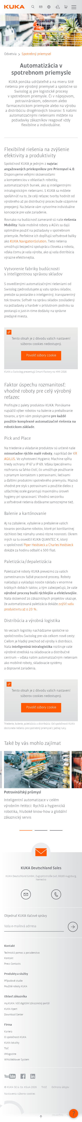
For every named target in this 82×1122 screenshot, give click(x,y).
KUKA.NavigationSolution (28, 241)
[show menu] (74, 7)
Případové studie (13, 980)
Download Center (13, 1014)
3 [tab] (56, 830)
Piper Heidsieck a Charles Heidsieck (48, 545)
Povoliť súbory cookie (41, 355)
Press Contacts (12, 963)
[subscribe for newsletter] (73, 927)
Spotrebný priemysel (36, 54)
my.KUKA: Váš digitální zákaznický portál (27, 1003)
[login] (57, 7)
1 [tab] (26, 830)
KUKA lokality (11, 1042)
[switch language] (49, 7)
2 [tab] (41, 830)
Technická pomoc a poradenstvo (22, 952)
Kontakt (8, 958)
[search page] (33, 7)
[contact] (41, 7)
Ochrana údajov (60, 1087)
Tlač (6, 1048)
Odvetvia (10, 54)
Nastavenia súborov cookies (19, 1093)
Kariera (8, 1031)
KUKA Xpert (10, 1009)
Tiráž (44, 1087)
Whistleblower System (16, 1059)
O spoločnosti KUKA (15, 1037)
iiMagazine (10, 1054)
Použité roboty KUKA (15, 986)
